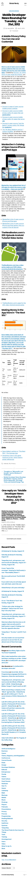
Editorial (4, 769)
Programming (6, 816)
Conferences (6, 758)
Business (5, 751)
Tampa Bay (5, 828)
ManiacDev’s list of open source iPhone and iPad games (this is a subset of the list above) (13, 225)
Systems (4, 825)
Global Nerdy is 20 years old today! (13, 587)
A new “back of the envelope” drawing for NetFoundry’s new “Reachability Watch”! (14, 570)
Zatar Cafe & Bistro (8, 738)
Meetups (4, 795)
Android (6, 463)
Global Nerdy (14, 3)
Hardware (5, 783)
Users (3, 841)
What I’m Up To (6, 846)
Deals (3, 762)
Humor (4, 788)
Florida (4, 774)
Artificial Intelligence (8, 748)
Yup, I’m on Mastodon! (9, 859)
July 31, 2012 (21, 28)
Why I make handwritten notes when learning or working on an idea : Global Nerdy (14, 658)
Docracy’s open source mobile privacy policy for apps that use (12, 113)
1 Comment (15, 31)
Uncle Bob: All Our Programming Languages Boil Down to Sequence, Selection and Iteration (14, 674)
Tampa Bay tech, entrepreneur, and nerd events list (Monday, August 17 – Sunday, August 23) (14, 616)
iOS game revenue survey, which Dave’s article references (12, 457)
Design (4, 765)
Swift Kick (5, 823)
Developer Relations (8, 767)
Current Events (7, 760)
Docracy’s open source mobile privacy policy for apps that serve (13, 119)
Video (3, 844)
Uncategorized (14, 11)
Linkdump (5, 790)
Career (4, 753)
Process (4, 814)
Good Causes (6, 781)
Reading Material (7, 818)
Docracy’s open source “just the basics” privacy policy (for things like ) (13, 125)
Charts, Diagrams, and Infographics (13, 755)
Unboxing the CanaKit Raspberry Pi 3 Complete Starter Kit (14, 732)
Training (4, 837)
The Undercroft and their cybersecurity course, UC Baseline (13, 708)
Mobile (4, 797)
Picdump (4, 802)
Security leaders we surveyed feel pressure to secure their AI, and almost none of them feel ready (13, 640)
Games (4, 776)
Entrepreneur (6, 772)
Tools (3, 834)
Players (4, 804)
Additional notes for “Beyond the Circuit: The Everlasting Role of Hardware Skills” (13, 720)
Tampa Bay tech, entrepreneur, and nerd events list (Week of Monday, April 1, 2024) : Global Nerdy (13, 682)
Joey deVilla (10, 28)
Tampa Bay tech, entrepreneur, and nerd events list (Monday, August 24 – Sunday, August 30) (14, 562)
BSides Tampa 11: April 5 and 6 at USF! (14, 686)
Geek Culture (6, 779)
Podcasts (5, 807)
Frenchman (5, 672)
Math (3, 793)
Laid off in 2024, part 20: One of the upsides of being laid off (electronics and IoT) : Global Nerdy (14, 704)
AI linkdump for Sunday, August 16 (13, 591)
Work (3, 848)
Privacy (13, 463)
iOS (10, 463)
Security (4, 821)
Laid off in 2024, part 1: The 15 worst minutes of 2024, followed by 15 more (14, 696)
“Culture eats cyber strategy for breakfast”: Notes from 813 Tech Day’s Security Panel (12, 608)
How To (4, 786)
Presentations (6, 809)
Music (4, 800)
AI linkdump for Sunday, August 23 (13, 551)
